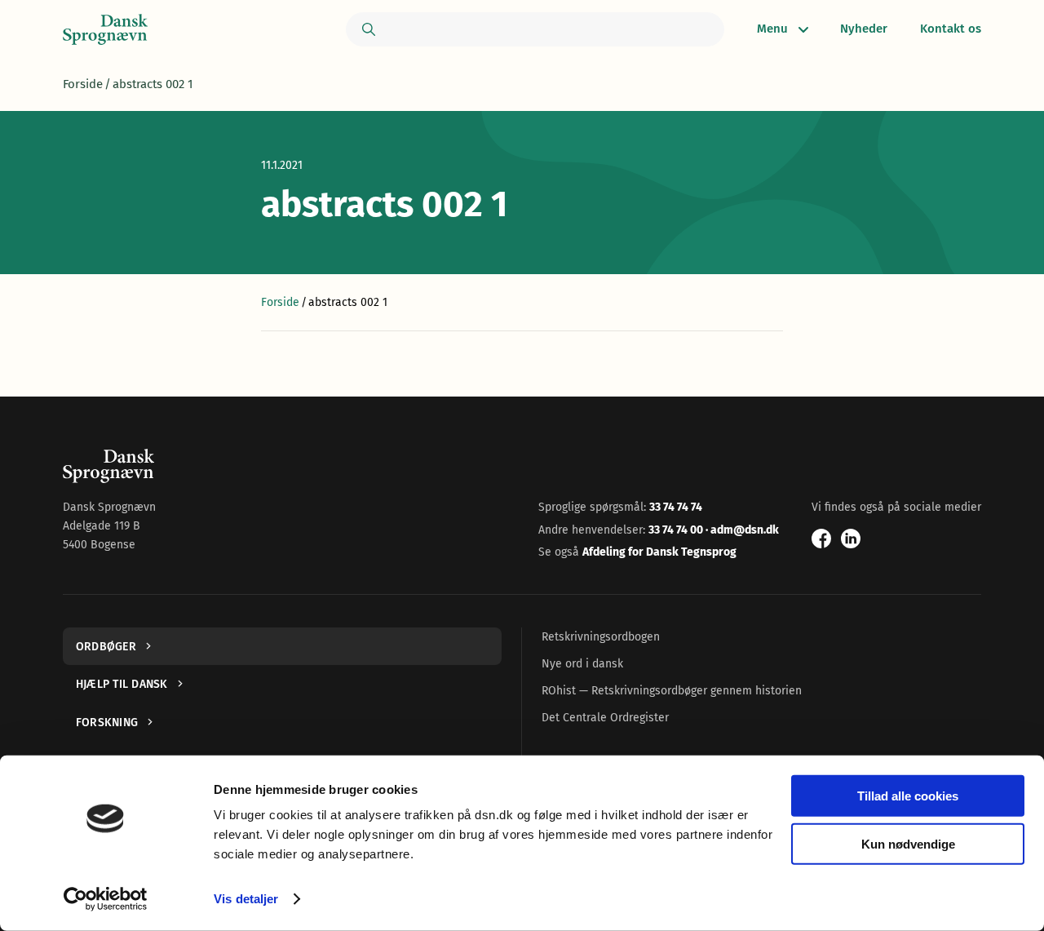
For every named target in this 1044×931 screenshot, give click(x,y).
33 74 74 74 (675, 507)
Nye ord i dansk (582, 664)
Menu (772, 28)
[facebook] (821, 538)
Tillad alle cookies (907, 796)
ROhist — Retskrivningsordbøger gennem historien (672, 691)
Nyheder (863, 28)
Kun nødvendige (908, 843)
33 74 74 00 (677, 530)
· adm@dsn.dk (742, 530)
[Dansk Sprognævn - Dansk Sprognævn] (105, 29)
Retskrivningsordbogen (601, 637)
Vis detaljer (246, 899)
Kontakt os (950, 28)
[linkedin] (850, 538)
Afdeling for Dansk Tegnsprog (659, 552)
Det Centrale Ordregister (605, 718)
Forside (83, 84)
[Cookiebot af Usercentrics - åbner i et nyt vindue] (105, 899)
